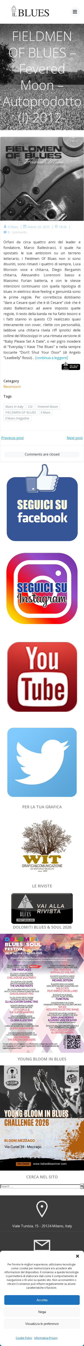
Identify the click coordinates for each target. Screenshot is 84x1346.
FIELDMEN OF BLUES (20, 412)
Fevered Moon (47, 406)
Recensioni (12, 386)
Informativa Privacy (46, 1338)
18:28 (63, 227)
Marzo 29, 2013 (39, 227)
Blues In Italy (14, 406)
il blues (45, 412)
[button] (77, 1256)
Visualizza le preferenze (42, 1324)
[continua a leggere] (51, 357)
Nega (42, 1312)
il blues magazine (17, 418)
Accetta (42, 1300)
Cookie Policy (24, 1338)
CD (30, 406)
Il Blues (13, 227)
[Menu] (75, 12)
